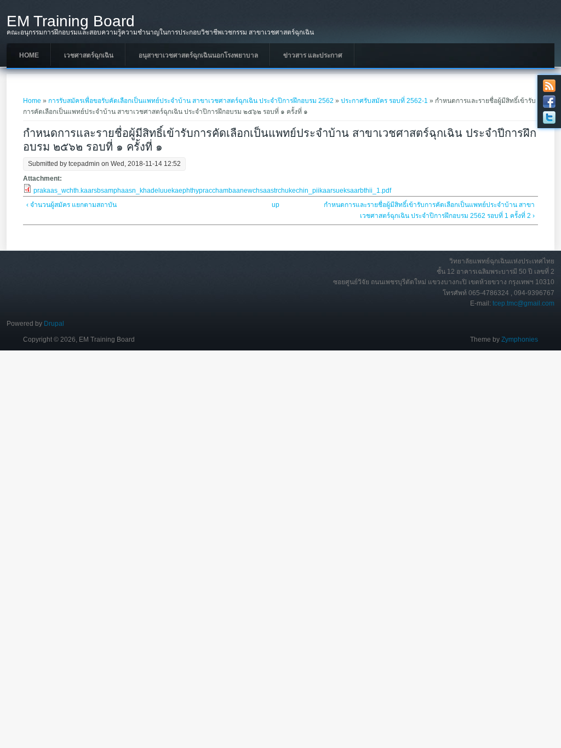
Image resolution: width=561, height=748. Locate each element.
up (275, 205)
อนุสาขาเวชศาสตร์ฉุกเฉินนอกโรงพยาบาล (198, 55)
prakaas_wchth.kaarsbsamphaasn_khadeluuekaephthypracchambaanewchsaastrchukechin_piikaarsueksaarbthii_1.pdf (212, 190)
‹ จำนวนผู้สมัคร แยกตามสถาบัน (71, 205)
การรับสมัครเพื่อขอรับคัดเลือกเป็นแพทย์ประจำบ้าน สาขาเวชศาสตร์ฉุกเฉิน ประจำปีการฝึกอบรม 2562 (191, 101)
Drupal (54, 323)
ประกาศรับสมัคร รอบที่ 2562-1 (384, 101)
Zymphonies (519, 339)
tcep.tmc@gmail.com (523, 303)
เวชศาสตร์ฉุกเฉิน (88, 55)
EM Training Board (71, 21)
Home (29, 55)
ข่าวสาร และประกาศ (312, 55)
